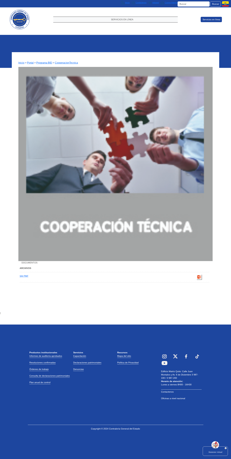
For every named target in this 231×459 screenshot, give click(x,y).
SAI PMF (24, 276)
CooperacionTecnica (66, 62)
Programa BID (44, 62)
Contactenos (167, 392)
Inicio (21, 62)
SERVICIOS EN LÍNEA (122, 19)
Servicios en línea (211, 19)
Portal (30, 62)
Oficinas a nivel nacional (173, 398)
